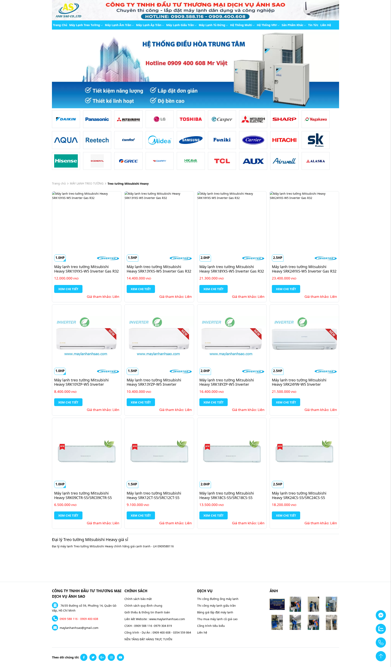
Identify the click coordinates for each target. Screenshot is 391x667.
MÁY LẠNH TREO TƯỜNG (86, 183)
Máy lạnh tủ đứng (212, 25)
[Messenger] (369, 613)
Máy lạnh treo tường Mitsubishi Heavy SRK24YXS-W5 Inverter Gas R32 (304, 269)
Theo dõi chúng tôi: (65, 657)
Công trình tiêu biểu (211, 626)
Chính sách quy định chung (143, 605)
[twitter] (93, 657)
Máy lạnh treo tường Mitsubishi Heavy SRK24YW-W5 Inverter (299, 382)
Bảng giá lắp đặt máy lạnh (215, 612)
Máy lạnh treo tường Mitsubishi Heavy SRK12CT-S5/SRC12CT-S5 (154, 495)
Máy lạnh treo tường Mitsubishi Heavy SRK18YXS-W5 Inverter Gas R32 (231, 269)
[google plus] (102, 657)
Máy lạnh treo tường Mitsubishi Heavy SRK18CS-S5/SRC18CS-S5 (227, 495)
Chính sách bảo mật (138, 599)
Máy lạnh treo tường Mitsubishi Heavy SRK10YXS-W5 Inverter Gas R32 (86, 269)
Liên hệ (325, 25)
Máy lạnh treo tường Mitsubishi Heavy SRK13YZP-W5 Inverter (154, 382)
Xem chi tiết (68, 289)
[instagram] (111, 657)
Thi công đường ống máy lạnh (217, 599)
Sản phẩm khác (292, 25)
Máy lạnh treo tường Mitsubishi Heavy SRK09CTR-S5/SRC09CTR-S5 (83, 495)
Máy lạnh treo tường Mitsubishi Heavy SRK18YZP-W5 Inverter (227, 382)
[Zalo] (369, 626)
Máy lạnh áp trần (148, 25)
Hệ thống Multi (241, 25)
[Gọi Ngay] (369, 640)
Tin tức (313, 25)
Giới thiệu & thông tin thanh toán (147, 612)
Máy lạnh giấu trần (180, 25)
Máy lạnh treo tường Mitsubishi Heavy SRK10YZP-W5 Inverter (82, 382)
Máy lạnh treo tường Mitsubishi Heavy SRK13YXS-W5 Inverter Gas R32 (159, 269)
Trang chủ (60, 25)
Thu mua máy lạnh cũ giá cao (217, 619)
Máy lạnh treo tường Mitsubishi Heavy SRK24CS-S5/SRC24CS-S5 (299, 495)
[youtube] (120, 657)
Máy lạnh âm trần (118, 25)
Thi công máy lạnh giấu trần (216, 605)
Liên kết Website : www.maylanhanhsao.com (154, 619)
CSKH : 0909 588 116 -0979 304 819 (148, 626)
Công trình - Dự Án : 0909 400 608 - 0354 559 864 (157, 632)
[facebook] (83, 657)
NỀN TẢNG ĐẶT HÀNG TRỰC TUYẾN (148, 639)
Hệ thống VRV (267, 25)
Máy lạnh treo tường (84, 25)
